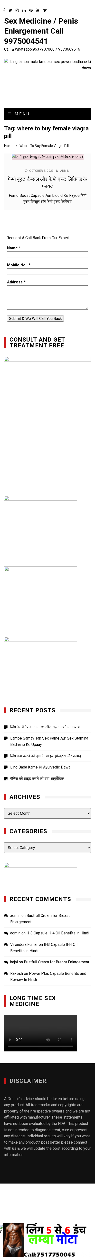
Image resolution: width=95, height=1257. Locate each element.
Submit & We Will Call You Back (35, 318)
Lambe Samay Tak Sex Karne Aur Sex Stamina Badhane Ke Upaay (49, 741)
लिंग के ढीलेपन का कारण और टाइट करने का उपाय (45, 727)
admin (64, 170)
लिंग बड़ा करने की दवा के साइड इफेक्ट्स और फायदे (45, 756)
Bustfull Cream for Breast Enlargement (56, 962)
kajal (14, 962)
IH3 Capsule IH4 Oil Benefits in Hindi (58, 933)
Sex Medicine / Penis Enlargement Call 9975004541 (41, 31)
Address (15, 282)
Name (12, 248)
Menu (21, 114)
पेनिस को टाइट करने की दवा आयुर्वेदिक (37, 778)
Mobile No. (17, 265)
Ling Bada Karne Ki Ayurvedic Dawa (40, 767)
